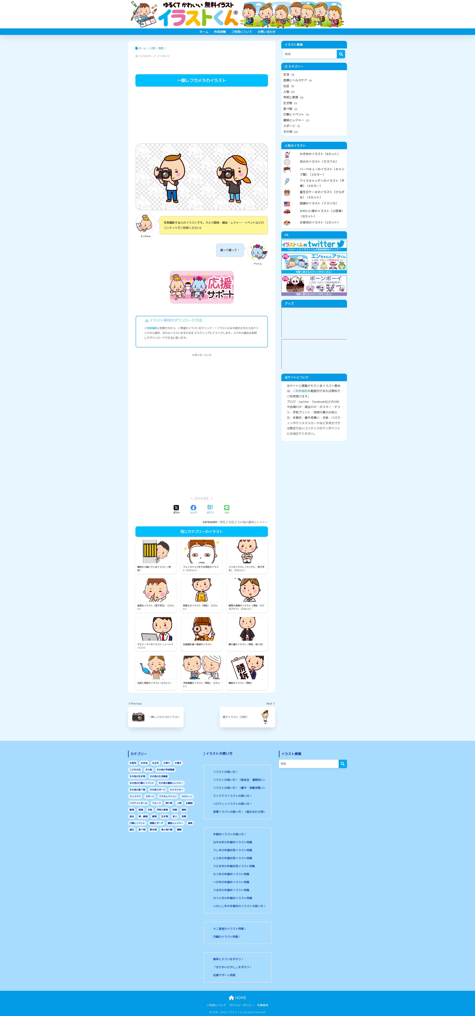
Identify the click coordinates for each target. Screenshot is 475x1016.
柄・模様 (143, 816)
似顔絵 (189, 803)
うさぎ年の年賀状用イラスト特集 (234, 866)
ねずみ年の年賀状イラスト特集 (232, 842)
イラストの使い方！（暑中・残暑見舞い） (239, 788)
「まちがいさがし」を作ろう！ (232, 967)
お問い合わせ (267, 32)
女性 (231, 522)
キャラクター (176, 789)
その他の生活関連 (159, 776)
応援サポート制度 (224, 975)
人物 (289, 92)
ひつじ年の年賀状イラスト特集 (232, 898)
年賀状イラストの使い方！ (230, 834)
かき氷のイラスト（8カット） (320, 154)
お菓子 (178, 763)
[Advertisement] (201, 115)
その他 (290, 132)
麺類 (179, 829)
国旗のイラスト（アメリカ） (319, 203)
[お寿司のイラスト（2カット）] (314, 219)
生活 (288, 74)
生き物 (290, 103)
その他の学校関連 (165, 769)
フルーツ (156, 803)
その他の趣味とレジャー (252, 522)
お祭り (166, 763)
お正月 (155, 763)
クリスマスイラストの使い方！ (232, 796)
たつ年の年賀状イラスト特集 (231, 874)
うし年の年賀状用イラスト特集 (232, 850)
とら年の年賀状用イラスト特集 (232, 858)
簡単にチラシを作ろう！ (228, 959)
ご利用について (241, 32)
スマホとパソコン (168, 796)
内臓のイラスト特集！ (227, 937)
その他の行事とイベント (142, 783)
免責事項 (262, 1005)
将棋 (175, 809)
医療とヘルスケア (297, 80)
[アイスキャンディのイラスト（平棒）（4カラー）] (314, 177)
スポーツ (291, 126)
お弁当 (144, 763)
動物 (132, 809)
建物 (184, 809)
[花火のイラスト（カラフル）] (314, 158)
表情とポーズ (156, 823)
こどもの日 (135, 769)
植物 (154, 816)
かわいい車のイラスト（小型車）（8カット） (322, 213)
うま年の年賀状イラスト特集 (231, 890)
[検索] (341, 54)
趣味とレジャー (296, 120)
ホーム (203, 32)
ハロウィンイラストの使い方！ (232, 804)
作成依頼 (220, 32)
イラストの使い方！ (225, 772)
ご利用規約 (150, 328)
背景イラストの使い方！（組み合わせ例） (239, 812)
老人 (175, 816)
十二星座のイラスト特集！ (230, 929)
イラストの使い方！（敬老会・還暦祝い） (239, 780)
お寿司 (133, 763)
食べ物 (290, 109)
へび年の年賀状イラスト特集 (231, 882)
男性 (222, 522)
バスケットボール (138, 803)
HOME (240, 997)
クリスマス (135, 796)
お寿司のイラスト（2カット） (320, 222)
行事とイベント (296, 114)
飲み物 (153, 829)
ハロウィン (186, 796)
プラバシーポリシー (241, 1005)
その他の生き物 (137, 776)
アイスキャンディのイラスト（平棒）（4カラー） (322, 183)
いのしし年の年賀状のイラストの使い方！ (239, 906)
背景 (184, 816)
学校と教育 (293, 97)
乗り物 (169, 803)
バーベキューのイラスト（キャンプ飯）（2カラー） (322, 172)
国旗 (141, 809)
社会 (288, 86)
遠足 (132, 829)
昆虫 (132, 816)
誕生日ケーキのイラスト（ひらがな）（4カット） (322, 194)
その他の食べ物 (137, 789)
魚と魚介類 (166, 829)
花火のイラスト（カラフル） (319, 161)
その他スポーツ (157, 789)
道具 (190, 823)
